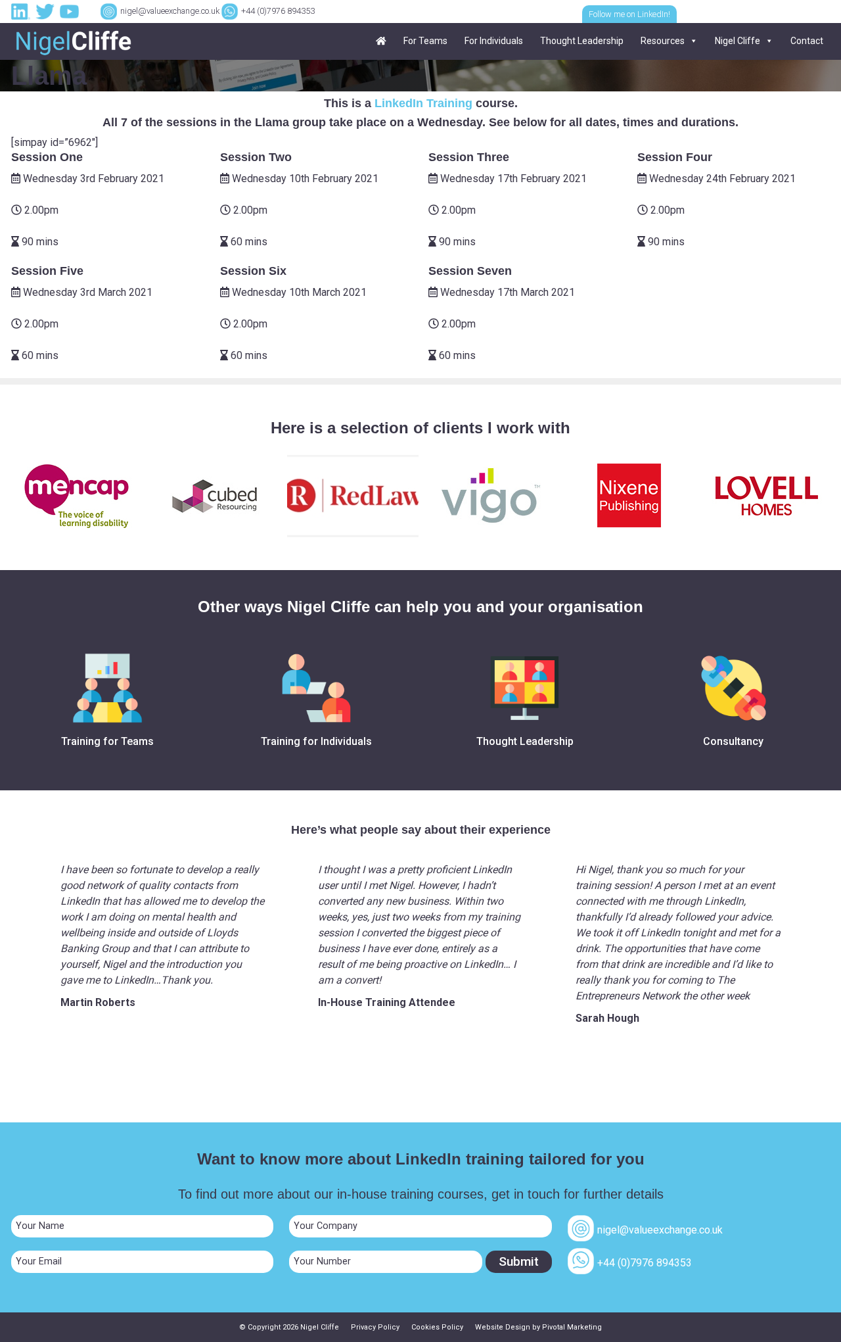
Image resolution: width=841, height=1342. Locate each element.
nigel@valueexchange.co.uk (169, 11)
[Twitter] (46, 11)
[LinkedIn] (22, 11)
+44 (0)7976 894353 (278, 11)
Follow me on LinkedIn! (629, 14)
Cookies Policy (437, 1327)
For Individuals (494, 41)
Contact (806, 41)
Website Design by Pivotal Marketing (538, 1327)
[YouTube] (71, 11)
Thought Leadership (582, 41)
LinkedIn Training (423, 103)
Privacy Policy (375, 1327)
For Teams (425, 41)
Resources (663, 41)
